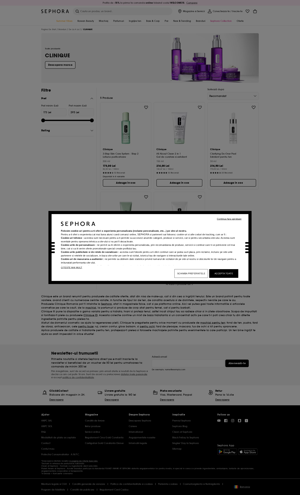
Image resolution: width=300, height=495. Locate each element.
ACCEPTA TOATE (224, 273)
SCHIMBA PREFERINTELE (191, 273)
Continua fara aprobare (229, 219)
